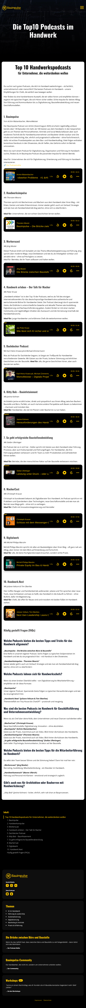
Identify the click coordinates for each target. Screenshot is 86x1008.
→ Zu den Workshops (13, 991)
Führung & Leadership (16, 914)
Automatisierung (14, 917)
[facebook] (7, 885)
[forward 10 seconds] (71, 176)
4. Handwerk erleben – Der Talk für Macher (24, 830)
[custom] (7, 893)
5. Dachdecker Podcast (16, 833)
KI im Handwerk (14, 911)
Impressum (38, 1000)
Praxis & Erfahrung (15, 925)
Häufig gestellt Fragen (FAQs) (18, 853)
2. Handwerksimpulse (15, 823)
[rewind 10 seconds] (57, 176)
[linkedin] (15, 885)
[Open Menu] (82, 7)
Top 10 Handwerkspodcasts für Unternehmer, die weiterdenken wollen (35, 817)
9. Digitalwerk (12, 846)
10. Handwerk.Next (15, 849)
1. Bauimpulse (12, 820)
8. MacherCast (12, 843)
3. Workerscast (13, 827)
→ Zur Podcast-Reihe (13, 948)
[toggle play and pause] (64, 176)
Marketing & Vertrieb (16, 922)
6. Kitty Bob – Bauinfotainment (19, 836)
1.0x (51, 176)
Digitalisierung (13, 920)
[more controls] (77, 176)
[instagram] (11, 885)
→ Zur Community (12, 968)
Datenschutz (47, 1000)
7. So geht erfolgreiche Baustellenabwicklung (25, 840)
